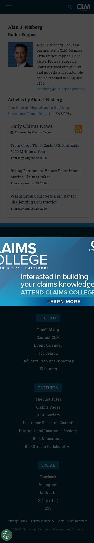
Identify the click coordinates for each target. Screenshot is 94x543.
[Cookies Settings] (6, 535)
